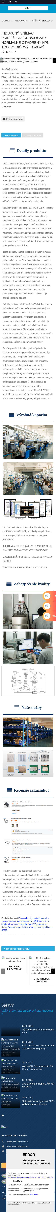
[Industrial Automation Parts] (14, 959)
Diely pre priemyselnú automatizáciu (14, 967)
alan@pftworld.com (20, 1146)
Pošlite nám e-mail (14, 119)
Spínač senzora (42, 20)
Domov (6, 20)
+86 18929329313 (20, 1142)
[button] (54, 60)
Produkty (21, 20)
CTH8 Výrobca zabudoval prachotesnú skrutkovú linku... (42, 980)
